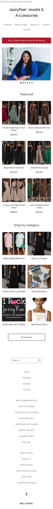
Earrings (26, 442)
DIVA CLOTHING (26, 406)
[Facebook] (26, 494)
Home (26, 372)
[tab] (21, 82)
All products (26, 337)
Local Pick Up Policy (26, 482)
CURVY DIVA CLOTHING (26, 412)
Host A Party (26, 465)
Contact (46, 24)
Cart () (26, 29)
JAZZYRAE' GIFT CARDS (26, 424)
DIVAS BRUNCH (26, 418)
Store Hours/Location (26, 471)
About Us (34, 24)
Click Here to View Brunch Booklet (16, 1)
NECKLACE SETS (26, 430)
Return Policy (21, 24)
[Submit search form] (39, 360)
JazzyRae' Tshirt (26, 436)
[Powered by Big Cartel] (26, 503)
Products (7, 24)
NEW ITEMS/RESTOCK (26, 400)
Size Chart (26, 477)
